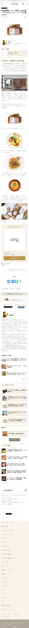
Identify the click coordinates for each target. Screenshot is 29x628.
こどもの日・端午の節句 (7, 554)
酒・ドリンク (4, 566)
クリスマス (4, 542)
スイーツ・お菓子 (5, 562)
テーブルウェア (5, 577)
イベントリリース (5, 597)
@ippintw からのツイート (7, 609)
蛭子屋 (3, 265)
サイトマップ (4, 624)
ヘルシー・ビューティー (7, 534)
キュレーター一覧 (5, 614)
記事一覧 (24, 379)
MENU (2, 3)
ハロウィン (4, 538)
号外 (2, 601)
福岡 (12, 288)
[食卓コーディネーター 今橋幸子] (9, 317)
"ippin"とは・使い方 (6, 616)
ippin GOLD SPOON (6, 605)
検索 (26, 3)
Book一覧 (17, 614)
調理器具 (3, 573)
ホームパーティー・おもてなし (8, 530)
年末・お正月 (4, 546)
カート (23, 3)
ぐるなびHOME (5, 622)
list (8, 283)
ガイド (3, 593)
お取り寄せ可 (5, 288)
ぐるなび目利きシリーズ (13, 622)
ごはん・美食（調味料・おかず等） (9, 558)
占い (2, 589)
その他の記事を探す (8, 490)
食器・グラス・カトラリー (7, 570)
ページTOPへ (14, 510)
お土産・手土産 (5, 526)
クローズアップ (5, 585)
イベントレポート (5, 581)
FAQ (9, 624)
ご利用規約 (21, 622)
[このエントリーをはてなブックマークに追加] (12, 281)
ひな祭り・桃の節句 (6, 550)
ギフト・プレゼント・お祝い (8, 522)
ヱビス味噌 (17, 288)
